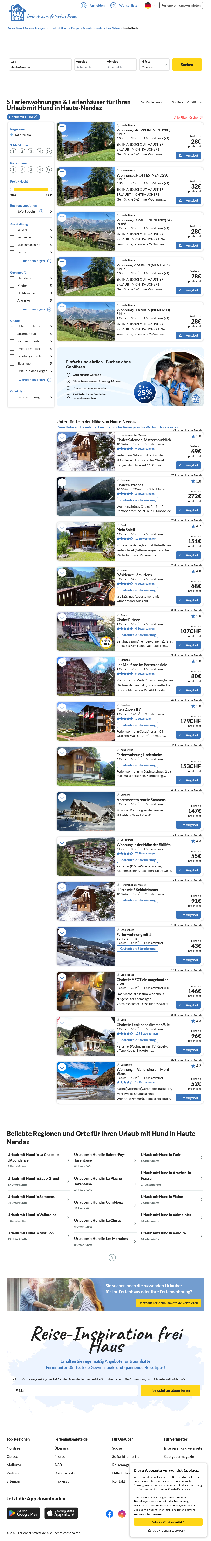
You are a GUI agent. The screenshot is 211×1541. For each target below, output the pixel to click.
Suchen (187, 64)
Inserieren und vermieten (184, 1448)
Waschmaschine (34, 244)
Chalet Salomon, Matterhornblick (144, 440)
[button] (168, 1531)
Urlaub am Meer (34, 348)
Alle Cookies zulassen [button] (168, 1522)
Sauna (34, 252)
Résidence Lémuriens (134, 575)
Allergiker (34, 300)
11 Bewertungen (145, 538)
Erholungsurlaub (34, 356)
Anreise (81, 61)
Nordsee (13, 1448)
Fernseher (34, 237)
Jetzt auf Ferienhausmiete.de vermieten (168, 1303)
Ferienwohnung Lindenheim (139, 755)
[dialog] (168, 1500)
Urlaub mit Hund (34, 326)
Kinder (34, 285)
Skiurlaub (34, 363)
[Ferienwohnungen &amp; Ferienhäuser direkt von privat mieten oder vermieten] (42, 16)
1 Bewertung (143, 718)
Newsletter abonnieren (170, 1390)
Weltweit (14, 1473)
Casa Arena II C (129, 710)
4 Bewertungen (145, 583)
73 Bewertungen (145, 853)
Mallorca (14, 1464)
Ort (13, 61)
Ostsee (12, 1456)
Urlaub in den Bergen (34, 371)
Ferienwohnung (34, 397)
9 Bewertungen (145, 448)
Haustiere (34, 278)
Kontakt (118, 1481)
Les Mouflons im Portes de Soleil (143, 665)
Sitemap (13, 1481)
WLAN (34, 230)
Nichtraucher (34, 293)
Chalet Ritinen (128, 620)
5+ (48, 151)
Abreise (112, 61)
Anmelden (97, 5)
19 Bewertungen (145, 1082)
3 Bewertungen (145, 493)
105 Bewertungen (146, 1033)
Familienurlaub (34, 341)
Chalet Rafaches (130, 485)
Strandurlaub (34, 334)
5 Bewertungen (145, 673)
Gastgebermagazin (179, 1456)
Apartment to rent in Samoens (141, 800)
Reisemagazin (123, 1464)
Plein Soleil (126, 530)
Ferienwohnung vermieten (181, 5)
